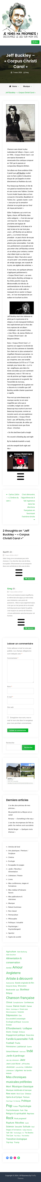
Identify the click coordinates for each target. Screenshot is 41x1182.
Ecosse (9, 1025)
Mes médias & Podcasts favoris (17, 891)
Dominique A (15, 1009)
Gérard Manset (12, 1051)
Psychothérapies (12, 1110)
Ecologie (11, 861)
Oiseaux (28, 1094)
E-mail (10, 697)
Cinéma (11, 857)
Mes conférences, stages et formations (18, 884)
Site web (10, 707)
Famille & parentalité (17, 1039)
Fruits (17, 1043)
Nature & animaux (14, 907)
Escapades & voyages (16, 865)
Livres (10, 879)
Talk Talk (9, 1133)
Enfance (22, 1032)
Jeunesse (10, 1067)
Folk (31, 1039)
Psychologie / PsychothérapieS (14, 928)
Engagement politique (15, 1035)
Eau (20, 1015)
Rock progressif (20, 1118)
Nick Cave (20, 1094)
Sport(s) (11, 933)
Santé (27, 1123)
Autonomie (10, 983)
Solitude (26, 1126)
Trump (16, 1142)
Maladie (8, 1073)
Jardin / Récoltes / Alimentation (15, 870)
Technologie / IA (19, 1133)
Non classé (12, 911)
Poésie (15, 1106)
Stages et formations (14, 1130)
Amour (17, 967)
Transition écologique (16, 1139)
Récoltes (19, 1122)
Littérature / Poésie (15, 876)
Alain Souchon (11, 955)
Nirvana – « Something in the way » (21, 819)
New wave (11, 1093)
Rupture (10, 1122)
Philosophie (12, 919)
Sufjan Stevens (27, 1130)
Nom (9, 687)
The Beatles (29, 1133)
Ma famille (28, 1071)
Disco (8, 1009)
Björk (17, 990)
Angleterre (13, 973)
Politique (26, 1100)
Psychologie (25, 1106)
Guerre (29, 1047)
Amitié (8, 968)
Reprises (30, 1113)
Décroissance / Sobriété (15, 1012)
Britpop (9, 993)
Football (10, 1043)
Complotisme (18, 1003)
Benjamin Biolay (11, 986)
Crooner (9, 1006)
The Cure (9, 1136)
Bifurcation (22, 986)
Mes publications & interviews (15, 898)
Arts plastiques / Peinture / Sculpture (18, 852)
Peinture (26, 1097)
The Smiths (25, 1136)
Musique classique (22, 1086)
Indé (30, 1051)
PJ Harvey (16, 1101)
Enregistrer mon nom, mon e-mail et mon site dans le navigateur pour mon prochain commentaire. (20, 720)
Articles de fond (14, 847)
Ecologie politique (13, 1022)
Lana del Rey (20, 1067)
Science (10, 1126)
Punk (22, 1110)
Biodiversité (10, 990)
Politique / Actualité (15, 923)
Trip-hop (9, 1142)
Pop (9, 1106)
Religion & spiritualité (16, 1113)
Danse (29, 1006)
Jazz (22, 1059)
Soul (32, 1127)
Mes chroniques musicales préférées (19, 1079)
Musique (26, 86)
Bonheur (24, 989)
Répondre (30, 579)
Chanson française (20, 998)
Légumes (19, 1070)
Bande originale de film (24, 983)
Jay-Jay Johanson (12, 1060)
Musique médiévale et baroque (18, 1090)
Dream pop (24, 1009)
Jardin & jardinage (15, 1055)
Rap (26, 1110)
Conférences (29, 1002)
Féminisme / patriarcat (16, 1046)
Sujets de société (14, 937)
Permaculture (13, 915)
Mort (8, 1086)
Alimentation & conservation (14, 960)
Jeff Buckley (20, 173)
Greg (27, 72)
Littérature (10, 1071)
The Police (17, 1136)
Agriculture (11, 951)
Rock (9, 1118)
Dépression (12, 1015)
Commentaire (12, 658)
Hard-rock (22, 1051)
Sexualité (18, 1127)
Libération (28, 1067)
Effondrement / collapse (19, 1028)
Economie (25, 1022)
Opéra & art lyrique (14, 1097)
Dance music (19, 1006)
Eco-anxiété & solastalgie (15, 1019)
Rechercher (10, 743)
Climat (9, 1002)
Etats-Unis (30, 1035)
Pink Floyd (9, 1101)
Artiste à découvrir (19, 978)
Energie (15, 1032)
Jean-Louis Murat (13, 1064)
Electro (8, 1032)
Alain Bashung (22, 952)
